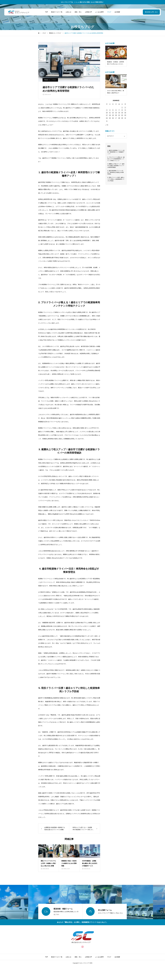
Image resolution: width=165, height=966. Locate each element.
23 (125, 115)
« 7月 (106, 125)
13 (116, 112)
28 (119, 118)
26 (113, 118)
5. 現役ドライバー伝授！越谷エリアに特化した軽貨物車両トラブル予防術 (115, 179)
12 (113, 112)
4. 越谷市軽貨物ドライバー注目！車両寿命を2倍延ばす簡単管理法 (115, 172)
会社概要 (117, 12)
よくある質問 (99, 12)
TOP (46, 12)
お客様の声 (88, 12)
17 (107, 115)
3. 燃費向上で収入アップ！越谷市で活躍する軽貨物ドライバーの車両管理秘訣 (115, 165)
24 (107, 118)
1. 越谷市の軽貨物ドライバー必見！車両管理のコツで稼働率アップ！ (115, 152)
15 (122, 112)
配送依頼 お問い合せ (151, 12)
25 (110, 118)
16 (125, 112)
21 (119, 115)
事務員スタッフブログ (50, 80)
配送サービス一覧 (56, 12)
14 (119, 112)
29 (122, 118)
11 (110, 112)
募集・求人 (78, 12)
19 (113, 115)
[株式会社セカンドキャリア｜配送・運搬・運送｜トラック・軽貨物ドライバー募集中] (18, 12)
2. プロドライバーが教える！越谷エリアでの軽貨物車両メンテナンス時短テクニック (115, 158)
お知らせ (68, 12)
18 (110, 115)
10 (107, 112)
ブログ (109, 12)
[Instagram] (82, 947)
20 (116, 115)
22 (122, 115)
